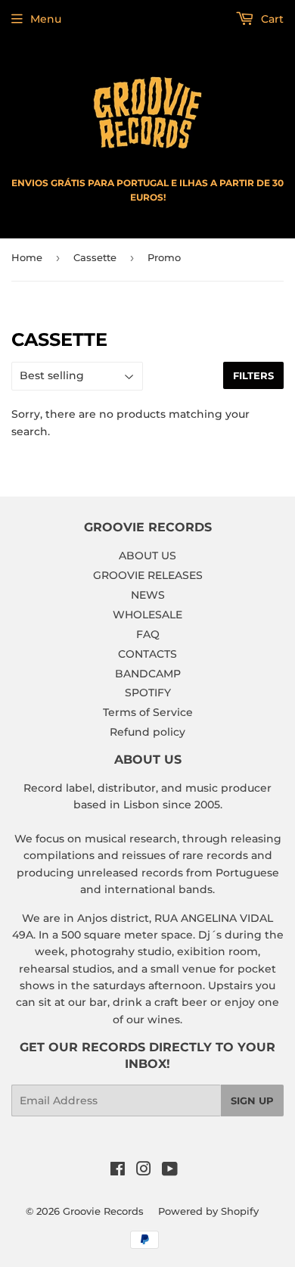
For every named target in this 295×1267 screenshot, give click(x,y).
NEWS (148, 595)
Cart (271, 19)
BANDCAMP (148, 673)
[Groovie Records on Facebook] (118, 1171)
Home (26, 257)
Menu (45, 19)
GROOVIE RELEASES (148, 575)
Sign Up (252, 1100)
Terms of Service (148, 712)
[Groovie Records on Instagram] (143, 1171)
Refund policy (147, 732)
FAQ (148, 634)
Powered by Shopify (208, 1211)
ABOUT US (147, 555)
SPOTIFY (148, 692)
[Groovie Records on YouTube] (170, 1171)
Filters (253, 375)
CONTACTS (147, 654)
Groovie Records (103, 1211)
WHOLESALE (147, 614)
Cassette (94, 257)
